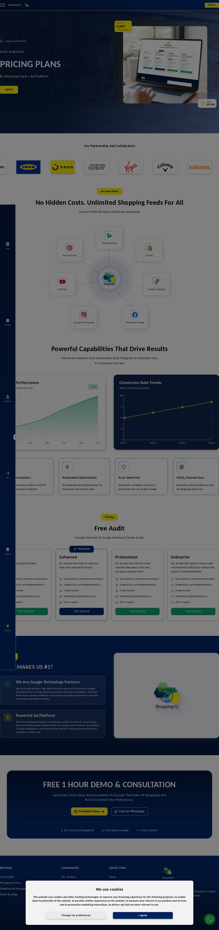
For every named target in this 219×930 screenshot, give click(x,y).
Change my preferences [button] (76, 915)
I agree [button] (143, 915)
